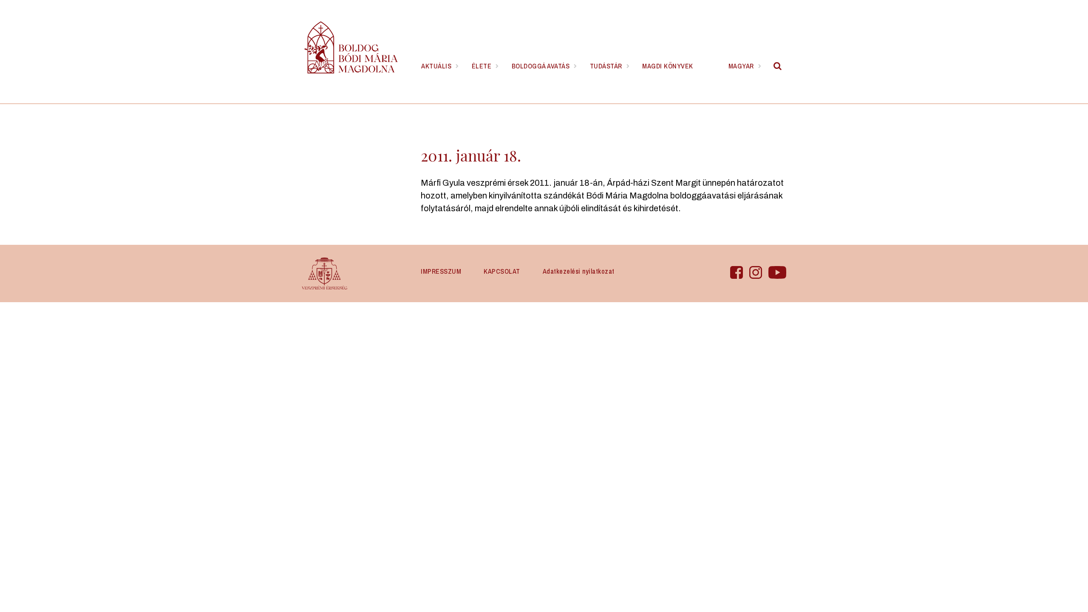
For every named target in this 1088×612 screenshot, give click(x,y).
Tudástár (606, 66)
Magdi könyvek (667, 66)
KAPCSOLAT (502, 271)
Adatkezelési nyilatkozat (579, 271)
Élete (482, 66)
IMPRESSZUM (441, 271)
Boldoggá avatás (541, 66)
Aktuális (436, 66)
